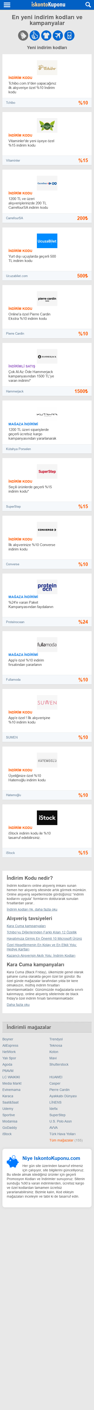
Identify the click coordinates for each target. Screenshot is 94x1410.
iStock (10, 853)
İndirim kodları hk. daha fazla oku (32, 909)
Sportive (8, 1115)
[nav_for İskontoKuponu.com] (7, 5)
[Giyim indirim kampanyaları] (46, 35)
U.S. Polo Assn (60, 1121)
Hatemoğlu (13, 795)
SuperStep (13, 506)
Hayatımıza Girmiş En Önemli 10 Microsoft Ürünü (44, 938)
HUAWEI (55, 1077)
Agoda (7, 1064)
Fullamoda (13, 679)
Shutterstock (58, 1064)
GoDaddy (9, 1128)
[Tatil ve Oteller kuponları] (58, 35)
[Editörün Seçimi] (34, 35)
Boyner (7, 1039)
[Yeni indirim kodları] (23, 35)
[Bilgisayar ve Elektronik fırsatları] (69, 35)
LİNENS (55, 1102)
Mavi (53, 1058)
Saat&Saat (10, 1102)
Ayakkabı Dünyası (63, 1096)
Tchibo (10, 102)
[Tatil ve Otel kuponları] (76, 35)
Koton (53, 1052)
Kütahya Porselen (18, 449)
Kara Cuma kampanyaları (26, 926)
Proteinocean (15, 622)
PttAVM (7, 1071)
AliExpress (10, 1045)
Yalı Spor (9, 1058)
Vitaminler (13, 160)
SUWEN (12, 737)
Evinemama (11, 1090)
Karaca (7, 1096)
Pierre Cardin (15, 333)
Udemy (7, 1109)
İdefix (53, 1109)
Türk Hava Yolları (62, 1134)
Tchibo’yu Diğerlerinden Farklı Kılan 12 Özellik (42, 932)
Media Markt (11, 1083)
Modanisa (9, 1121)
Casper (54, 1083)
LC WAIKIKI (11, 1077)
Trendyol (56, 1039)
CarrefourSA (14, 218)
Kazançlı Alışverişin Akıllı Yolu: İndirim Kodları (41, 955)
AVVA (53, 1128)
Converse (12, 564)
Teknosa (55, 1045)
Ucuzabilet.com (17, 276)
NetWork (9, 1052)
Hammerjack (15, 391)
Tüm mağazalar (61, 1140)
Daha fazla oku (18, 1005)
